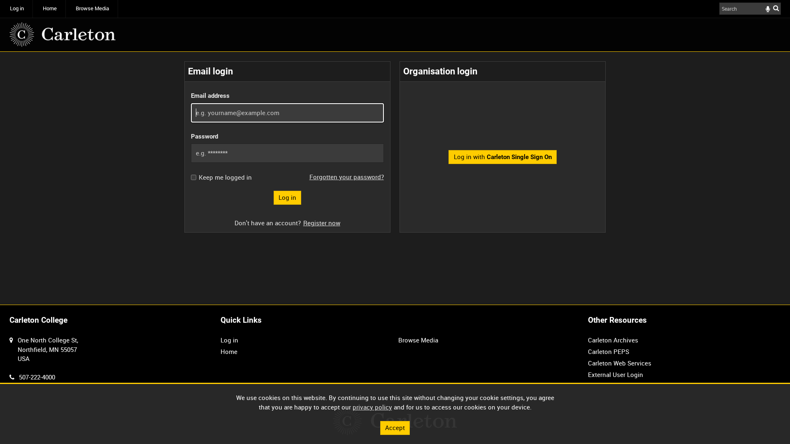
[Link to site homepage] (62, 34)
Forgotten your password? (346, 177)
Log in (17, 8)
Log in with (503, 157)
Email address (210, 95)
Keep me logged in (225, 177)
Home (50, 8)
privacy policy (372, 407)
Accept (395, 427)
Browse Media (92, 8)
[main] (395, 147)
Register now (321, 223)
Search (776, 8)
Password (204, 136)
